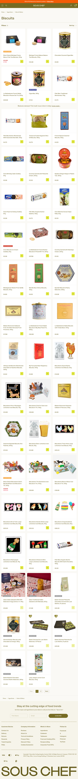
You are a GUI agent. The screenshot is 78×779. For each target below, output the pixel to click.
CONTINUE (57, 400)
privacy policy (68, 405)
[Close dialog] (73, 368)
